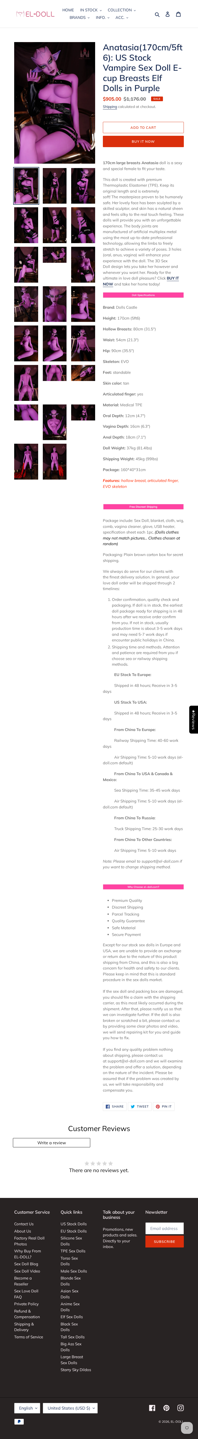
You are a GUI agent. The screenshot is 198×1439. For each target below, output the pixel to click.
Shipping (110, 106)
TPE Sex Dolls (73, 1251)
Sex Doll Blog (26, 1263)
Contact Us (24, 1223)
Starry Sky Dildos (76, 1369)
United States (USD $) (69, 1408)
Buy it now (143, 141)
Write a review (51, 1142)
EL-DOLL (177, 1422)
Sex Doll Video (27, 1271)
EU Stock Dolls (74, 1231)
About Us (22, 1231)
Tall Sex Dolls (73, 1336)
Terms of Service (28, 1336)
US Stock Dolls (74, 1223)
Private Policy (26, 1303)
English (26, 1408)
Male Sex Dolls (74, 1271)
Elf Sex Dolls (72, 1316)
